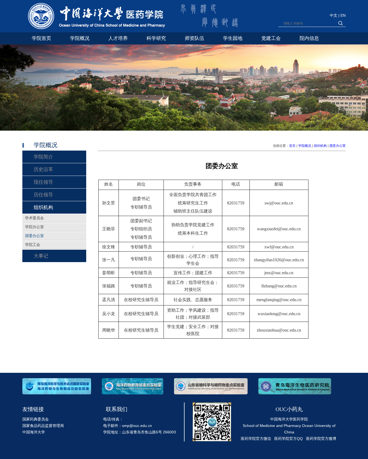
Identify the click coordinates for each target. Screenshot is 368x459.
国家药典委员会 (35, 419)
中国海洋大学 (33, 432)
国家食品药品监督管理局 (43, 425)
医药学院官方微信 (256, 438)
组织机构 (320, 146)
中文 (334, 15)
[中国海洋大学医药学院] (94, 17)
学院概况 (304, 146)
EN (343, 15)
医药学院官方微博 (321, 438)
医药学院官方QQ (288, 438)
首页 (292, 146)
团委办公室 (337, 146)
